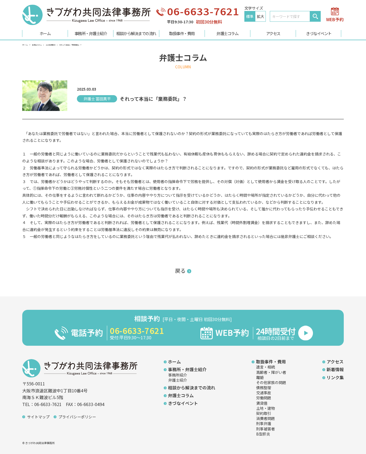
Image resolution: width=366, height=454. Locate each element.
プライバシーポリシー (77, 416)
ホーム (45, 33)
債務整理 (263, 387)
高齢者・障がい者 (271, 372)
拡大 (260, 16)
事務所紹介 (177, 375)
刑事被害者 (265, 428)
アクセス (273, 33)
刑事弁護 (263, 423)
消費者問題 (265, 418)
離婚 (260, 377)
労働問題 (263, 397)
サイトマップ (38, 416)
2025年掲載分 (50, 45)
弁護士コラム (227, 33)
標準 (249, 16)
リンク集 (335, 377)
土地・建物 (265, 408)
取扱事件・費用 (182, 33)
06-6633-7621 (203, 11)
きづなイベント (318, 33)
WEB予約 (335, 18)
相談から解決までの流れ (136, 33)
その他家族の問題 (271, 382)
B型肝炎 (263, 434)
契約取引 (263, 413)
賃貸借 (261, 403)
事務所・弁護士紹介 (90, 33)
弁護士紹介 (177, 380)
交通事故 (263, 392)
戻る (180, 270)
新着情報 (335, 369)
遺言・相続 (265, 367)
